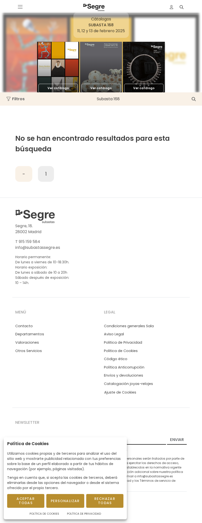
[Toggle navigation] (20, 7)
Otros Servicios (28, 350)
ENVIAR (177, 439)
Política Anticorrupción (124, 367)
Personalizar (65, 500)
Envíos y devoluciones (123, 375)
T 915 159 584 (27, 241)
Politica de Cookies (121, 350)
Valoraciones (27, 342)
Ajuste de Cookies (120, 392)
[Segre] (94, 7)
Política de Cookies (44, 514)
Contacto (24, 326)
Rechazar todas (104, 500)
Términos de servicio (155, 481)
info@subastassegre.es (37, 247)
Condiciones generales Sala (129, 326)
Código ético (115, 358)
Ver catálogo (58, 88)
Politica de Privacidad (123, 342)
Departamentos (29, 334)
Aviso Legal (114, 334)
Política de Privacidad (84, 514)
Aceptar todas (26, 500)
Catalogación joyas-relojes (128, 383)
